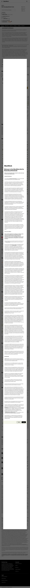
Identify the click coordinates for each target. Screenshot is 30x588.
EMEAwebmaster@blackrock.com (10, 412)
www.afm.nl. (6, 407)
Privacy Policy (14, 245)
